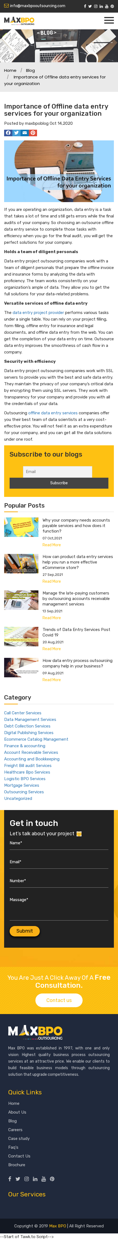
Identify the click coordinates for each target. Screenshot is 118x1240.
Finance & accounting (24, 745)
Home (10, 70)
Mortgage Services (21, 785)
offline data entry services (53, 412)
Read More (52, 545)
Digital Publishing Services (29, 732)
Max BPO (57, 1226)
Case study (19, 1138)
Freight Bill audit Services (28, 765)
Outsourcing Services (24, 791)
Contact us (59, 1000)
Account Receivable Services (31, 752)
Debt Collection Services (27, 726)
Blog (30, 70)
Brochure (16, 1164)
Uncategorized (18, 798)
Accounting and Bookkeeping (32, 759)
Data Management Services (30, 719)
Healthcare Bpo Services (27, 772)
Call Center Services (22, 712)
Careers (15, 1129)
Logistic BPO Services (25, 778)
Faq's (13, 1147)
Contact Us (19, 1156)
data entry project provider (38, 312)
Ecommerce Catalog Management (36, 739)
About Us (17, 1112)
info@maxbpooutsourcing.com (37, 6)
